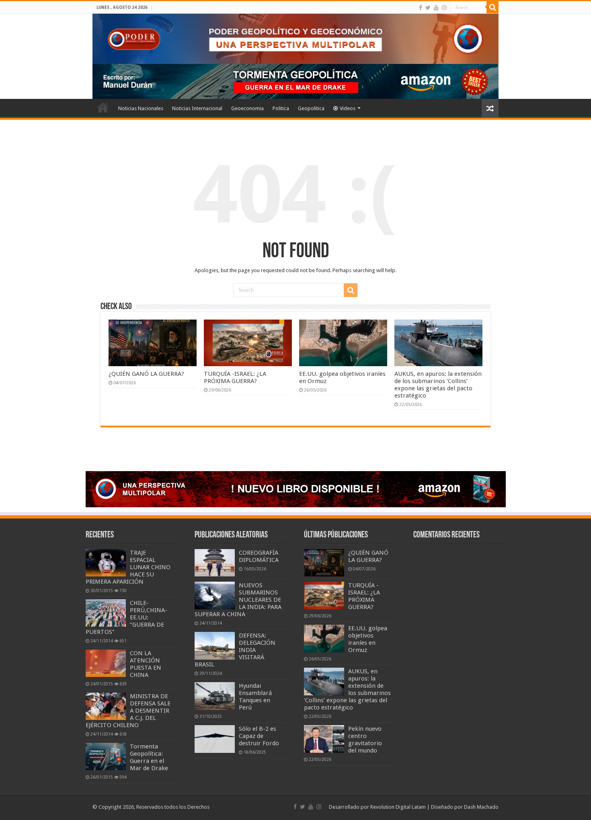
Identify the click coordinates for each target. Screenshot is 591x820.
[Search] (492, 7)
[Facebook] (420, 7)
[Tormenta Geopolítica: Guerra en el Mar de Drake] (106, 756)
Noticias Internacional (197, 108)
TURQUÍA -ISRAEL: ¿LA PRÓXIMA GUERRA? (235, 377)
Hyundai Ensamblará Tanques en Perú (255, 696)
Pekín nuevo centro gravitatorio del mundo (365, 739)
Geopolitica (311, 108)
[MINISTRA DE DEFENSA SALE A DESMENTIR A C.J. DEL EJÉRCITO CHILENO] (106, 706)
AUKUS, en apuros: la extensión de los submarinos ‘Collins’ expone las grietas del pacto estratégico (438, 384)
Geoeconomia (247, 108)
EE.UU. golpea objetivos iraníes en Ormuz (367, 639)
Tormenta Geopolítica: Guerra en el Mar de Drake (149, 757)
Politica (281, 108)
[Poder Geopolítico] (295, 39)
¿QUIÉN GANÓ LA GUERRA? (146, 373)
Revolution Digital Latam (398, 807)
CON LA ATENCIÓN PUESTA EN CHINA (145, 664)
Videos (347, 108)
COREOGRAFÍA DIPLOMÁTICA (259, 556)
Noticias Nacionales (140, 108)
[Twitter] (428, 7)
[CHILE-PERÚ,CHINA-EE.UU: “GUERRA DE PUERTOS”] (106, 613)
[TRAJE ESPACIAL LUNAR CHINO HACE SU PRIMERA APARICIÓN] (106, 562)
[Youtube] (436, 7)
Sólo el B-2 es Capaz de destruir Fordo (259, 736)
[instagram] (444, 7)
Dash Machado (481, 807)
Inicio (102, 107)
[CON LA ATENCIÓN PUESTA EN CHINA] (106, 663)
